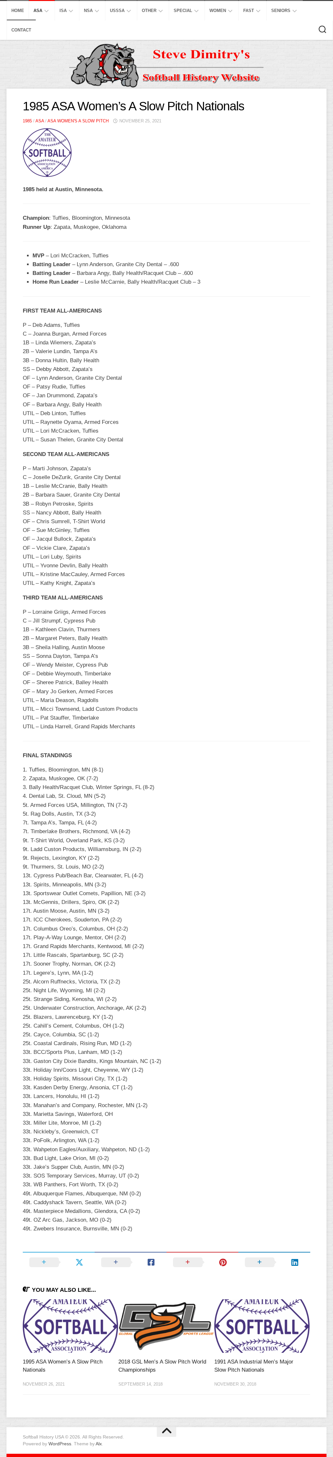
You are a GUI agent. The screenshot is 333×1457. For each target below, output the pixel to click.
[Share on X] (59, 1262)
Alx (99, 1443)
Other (149, 10)
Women (217, 10)
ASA (37, 10)
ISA (63, 10)
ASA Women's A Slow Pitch (78, 120)
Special (183, 10)
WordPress (59, 1443)
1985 (27, 120)
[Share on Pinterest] (202, 1262)
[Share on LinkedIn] (274, 1262)
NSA (88, 10)
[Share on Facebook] (130, 1262)
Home (17, 10)
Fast (248, 10)
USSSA (117, 10)
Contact (21, 30)
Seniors (280, 10)
